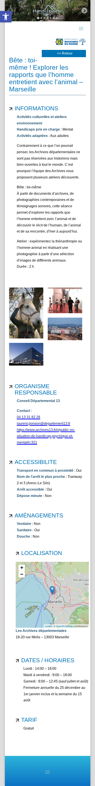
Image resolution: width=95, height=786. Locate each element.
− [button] (21, 574)
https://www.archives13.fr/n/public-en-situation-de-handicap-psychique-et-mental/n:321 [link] (46, 436)
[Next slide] (84, 11)
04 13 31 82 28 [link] (28, 417)
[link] (5, 16)
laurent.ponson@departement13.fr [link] (43, 423)
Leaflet (48, 626)
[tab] (38, 18)
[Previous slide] (11, 11)
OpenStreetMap (64, 626)
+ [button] (21, 567)
